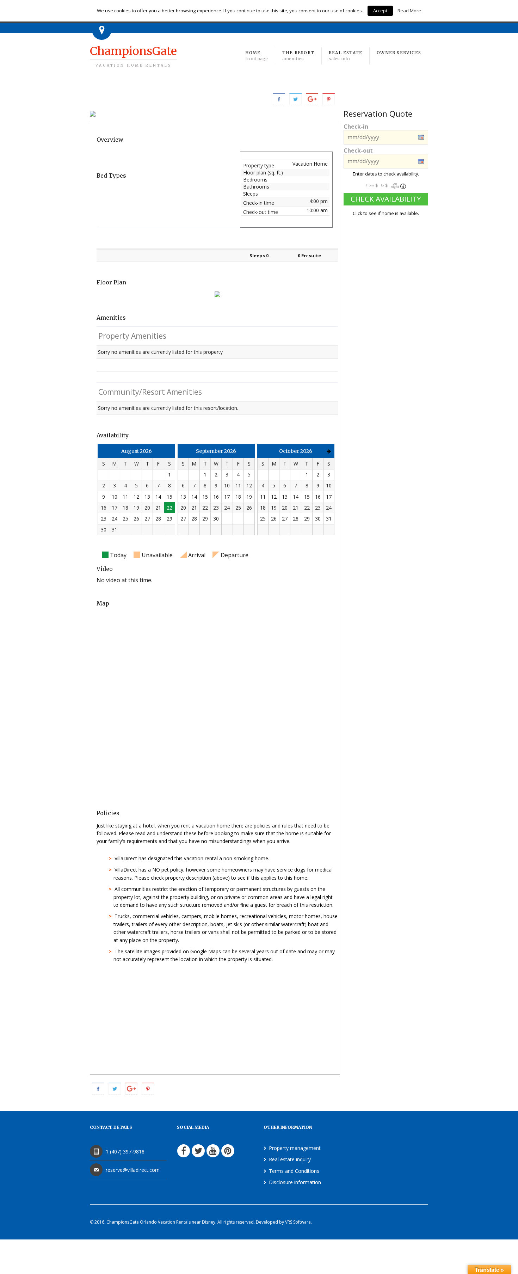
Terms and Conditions (294, 1171)
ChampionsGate (133, 56)
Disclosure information (295, 1182)
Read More (409, 10)
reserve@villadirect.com (133, 1170)
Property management (295, 1148)
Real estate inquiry (290, 1159)
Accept (380, 10)
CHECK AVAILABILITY (386, 199)
